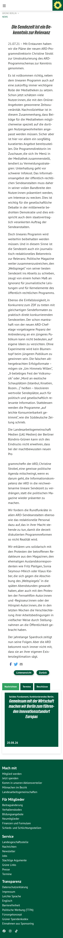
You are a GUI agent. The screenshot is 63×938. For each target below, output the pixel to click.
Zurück (43, 672)
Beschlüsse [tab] (42, 686)
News (5, 16)
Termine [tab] (27, 686)
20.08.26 (12, 743)
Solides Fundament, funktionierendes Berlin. (31, 696)
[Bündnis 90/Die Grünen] (57, 5)
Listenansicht (23, 672)
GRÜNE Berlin (9, 13)
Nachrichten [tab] (11, 686)
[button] (10, 664)
